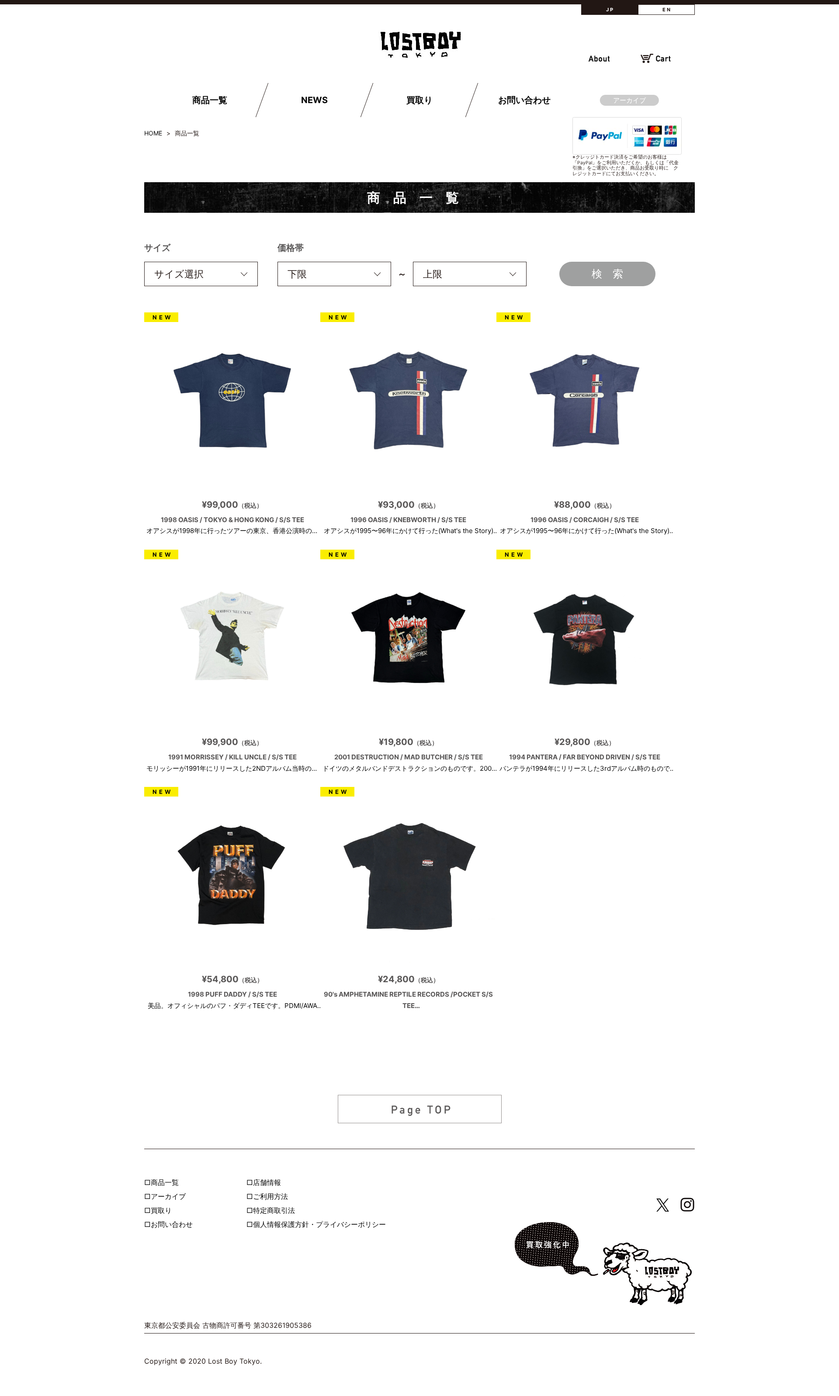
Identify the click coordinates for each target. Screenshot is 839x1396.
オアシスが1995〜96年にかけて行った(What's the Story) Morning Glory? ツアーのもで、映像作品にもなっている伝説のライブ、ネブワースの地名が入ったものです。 (409, 518)
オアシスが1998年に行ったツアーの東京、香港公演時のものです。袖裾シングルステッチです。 (232, 518)
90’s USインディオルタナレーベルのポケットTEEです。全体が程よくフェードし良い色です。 (408, 992)
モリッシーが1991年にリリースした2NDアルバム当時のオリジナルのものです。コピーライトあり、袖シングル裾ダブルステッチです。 (232, 755)
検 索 (607, 273)
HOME (153, 133)
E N (666, 10)
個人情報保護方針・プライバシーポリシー (319, 1224)
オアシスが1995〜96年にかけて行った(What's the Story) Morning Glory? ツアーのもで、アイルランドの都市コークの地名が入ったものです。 (585, 518)
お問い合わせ (524, 100)
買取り (419, 100)
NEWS (314, 100)
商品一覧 (209, 100)
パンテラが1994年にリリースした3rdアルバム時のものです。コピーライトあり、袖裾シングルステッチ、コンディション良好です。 (584, 755)
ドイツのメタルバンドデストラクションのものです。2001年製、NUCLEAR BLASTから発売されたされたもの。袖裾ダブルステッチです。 (408, 755)
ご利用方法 (270, 1196)
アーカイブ (629, 100)
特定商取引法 (274, 1210)
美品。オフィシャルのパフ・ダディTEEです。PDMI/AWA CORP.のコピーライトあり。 (232, 992)
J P (609, 10)
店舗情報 (267, 1182)
